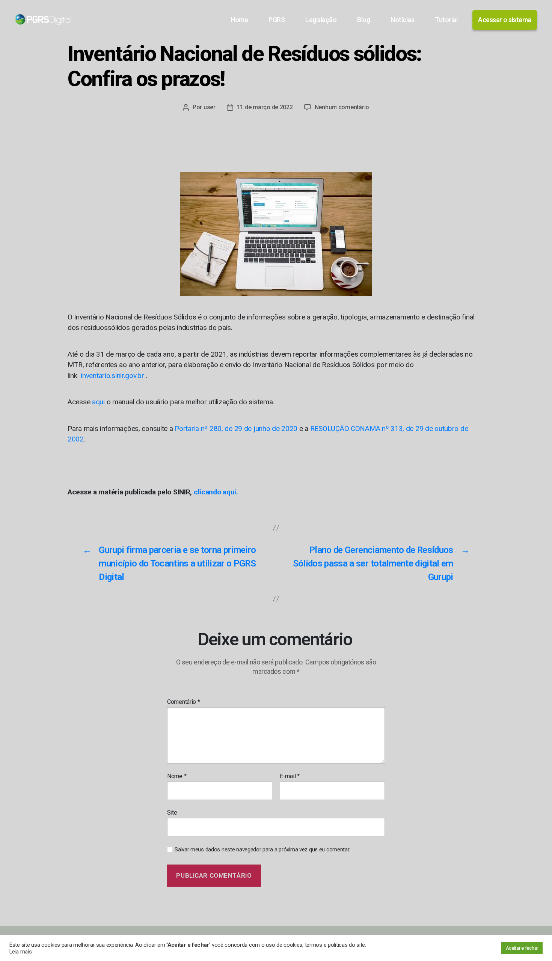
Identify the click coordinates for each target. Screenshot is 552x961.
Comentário (183, 702)
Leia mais (20, 951)
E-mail (290, 776)
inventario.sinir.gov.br (111, 375)
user (210, 107)
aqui (98, 402)
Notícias (402, 20)
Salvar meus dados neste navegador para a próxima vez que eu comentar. (262, 849)
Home (239, 20)
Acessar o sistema (504, 20)
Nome (176, 776)
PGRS (276, 20)
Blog (363, 20)
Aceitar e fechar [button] (522, 948)
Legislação (320, 20)
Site (172, 812)
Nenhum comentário (342, 107)
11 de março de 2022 (265, 107)
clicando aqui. (216, 492)
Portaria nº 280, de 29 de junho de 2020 (236, 428)
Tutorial (446, 20)
